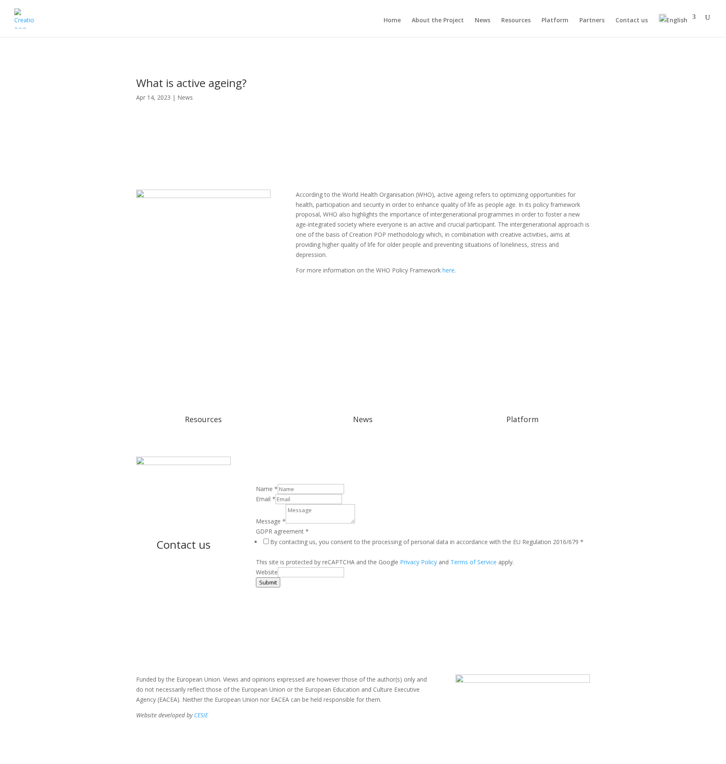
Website (267, 572)
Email (266, 499)
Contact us (632, 20)
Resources (516, 20)
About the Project (438, 20)
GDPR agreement (282, 531)
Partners (592, 20)
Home (392, 20)
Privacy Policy (418, 562)
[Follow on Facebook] (183, 573)
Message (271, 521)
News (482, 20)
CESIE (201, 715)
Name (267, 489)
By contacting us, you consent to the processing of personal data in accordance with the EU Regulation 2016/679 (427, 542)
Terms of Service (473, 562)
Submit (268, 582)
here (448, 270)
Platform (555, 20)
